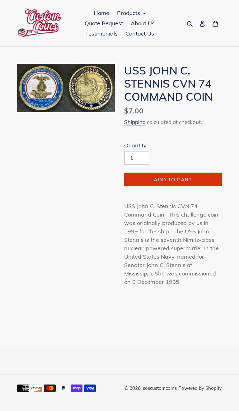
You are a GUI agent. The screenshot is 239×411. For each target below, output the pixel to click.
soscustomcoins (160, 388)
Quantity (135, 145)
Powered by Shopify (200, 388)
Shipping (135, 122)
